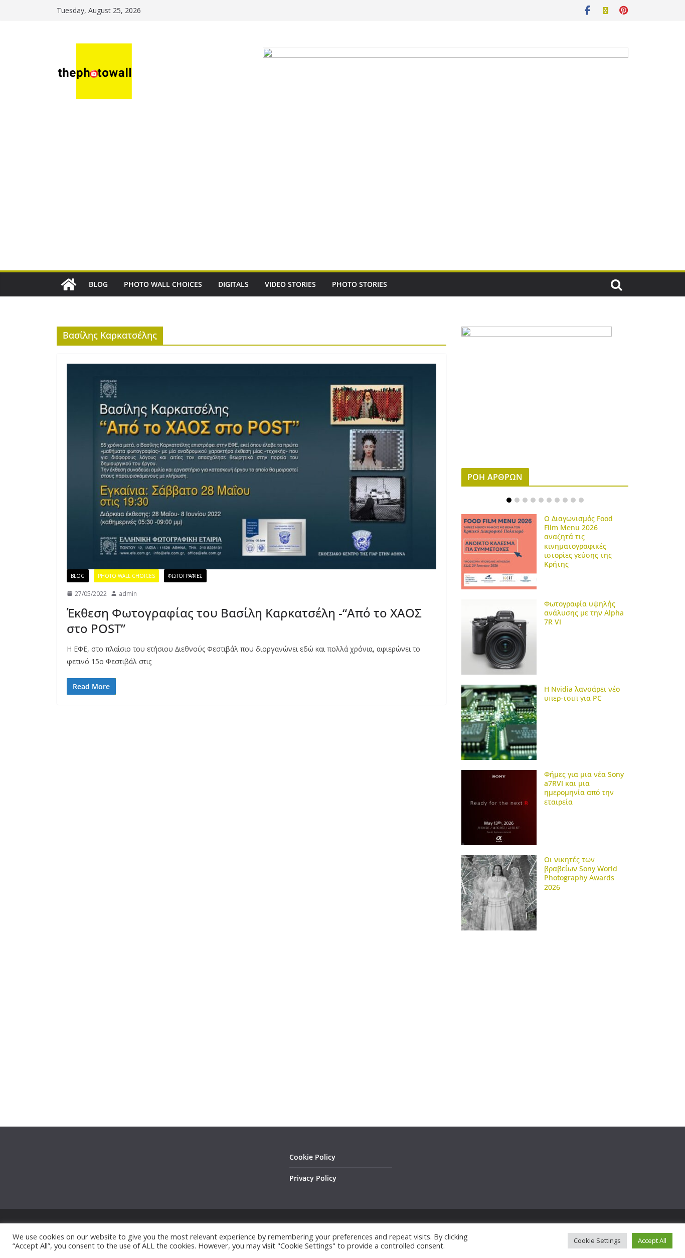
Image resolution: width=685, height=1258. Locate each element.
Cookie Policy (312, 1157)
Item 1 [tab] (508, 500)
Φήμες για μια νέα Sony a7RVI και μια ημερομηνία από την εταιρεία (584, 788)
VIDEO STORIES (290, 284)
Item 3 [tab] (525, 500)
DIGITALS (233, 284)
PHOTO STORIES (359, 284)
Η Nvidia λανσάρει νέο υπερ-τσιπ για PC (582, 693)
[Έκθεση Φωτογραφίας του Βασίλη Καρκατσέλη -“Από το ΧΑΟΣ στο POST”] (251, 466)
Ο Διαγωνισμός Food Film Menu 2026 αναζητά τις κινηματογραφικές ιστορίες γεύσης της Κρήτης (578, 541)
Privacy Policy (312, 1178)
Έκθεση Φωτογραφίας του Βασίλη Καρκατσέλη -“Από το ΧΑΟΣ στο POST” (244, 620)
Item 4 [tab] (533, 500)
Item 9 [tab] (573, 500)
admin (128, 593)
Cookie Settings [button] (597, 1240)
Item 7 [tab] (557, 500)
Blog (78, 575)
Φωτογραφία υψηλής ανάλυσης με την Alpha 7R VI (584, 612)
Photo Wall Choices (126, 575)
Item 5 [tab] (541, 500)
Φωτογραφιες (185, 575)
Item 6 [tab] (549, 500)
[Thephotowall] (69, 284)
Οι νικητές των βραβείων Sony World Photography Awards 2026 (580, 873)
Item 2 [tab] (517, 500)
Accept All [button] (652, 1240)
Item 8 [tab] (565, 500)
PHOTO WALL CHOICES (163, 284)
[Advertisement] (342, 195)
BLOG (98, 284)
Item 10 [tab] (581, 500)
